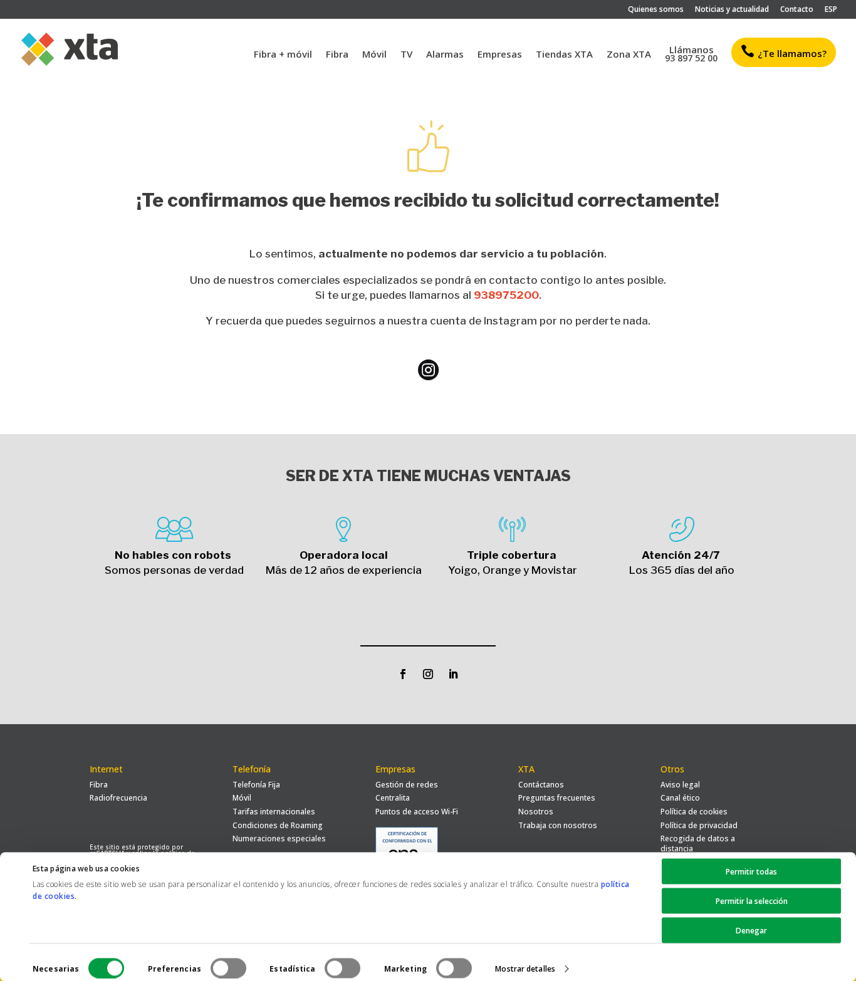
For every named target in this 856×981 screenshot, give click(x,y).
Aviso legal (680, 784)
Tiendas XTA (564, 54)
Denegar (751, 930)
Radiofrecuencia (118, 797)
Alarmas (445, 54)
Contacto (796, 10)
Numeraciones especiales (279, 838)
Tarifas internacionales (273, 811)
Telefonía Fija (256, 784)
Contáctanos (541, 784)
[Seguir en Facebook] (403, 674)
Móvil (374, 54)
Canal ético (680, 797)
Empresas (500, 54)
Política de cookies (694, 811)
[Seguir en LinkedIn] (453, 674)
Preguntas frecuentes (556, 797)
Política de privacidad (699, 825)
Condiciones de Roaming (277, 825)
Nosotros (535, 811)
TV (406, 54)
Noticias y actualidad (732, 10)
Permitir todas (751, 871)
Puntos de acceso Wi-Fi (416, 811)
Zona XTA (629, 54)
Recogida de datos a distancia (697, 843)
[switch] (228, 968)
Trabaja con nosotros (557, 825)
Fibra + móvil (283, 54)
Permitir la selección (752, 901)
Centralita (392, 797)
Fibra (337, 54)
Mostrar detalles (525, 968)
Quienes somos (656, 10)
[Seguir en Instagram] (428, 674)
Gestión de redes (406, 784)
